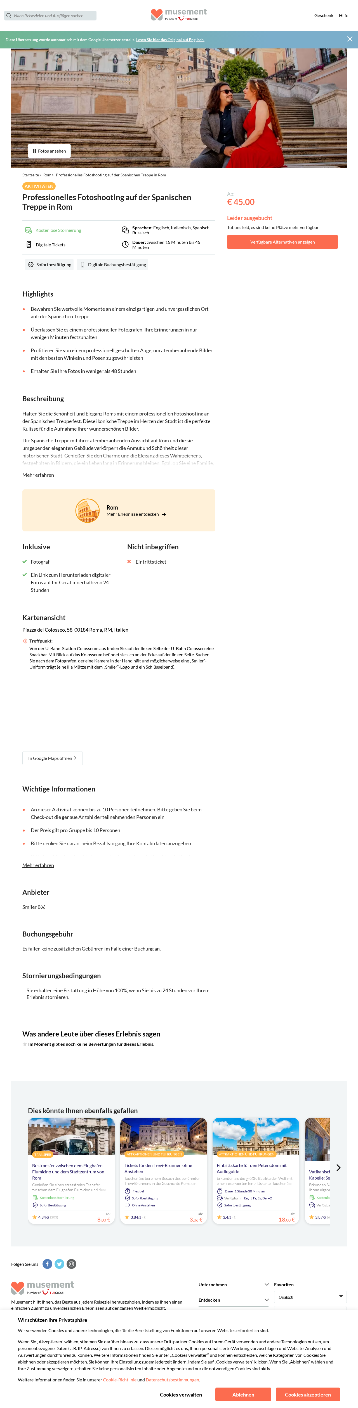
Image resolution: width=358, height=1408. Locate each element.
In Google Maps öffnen (50, 758)
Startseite (30, 174)
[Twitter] (58, 1264)
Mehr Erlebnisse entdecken (133, 514)
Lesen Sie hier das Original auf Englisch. (170, 39)
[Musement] (179, 15)
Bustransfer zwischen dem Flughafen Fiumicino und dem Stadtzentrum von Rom (68, 1171)
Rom (47, 174)
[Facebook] (46, 1264)
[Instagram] (70, 1264)
